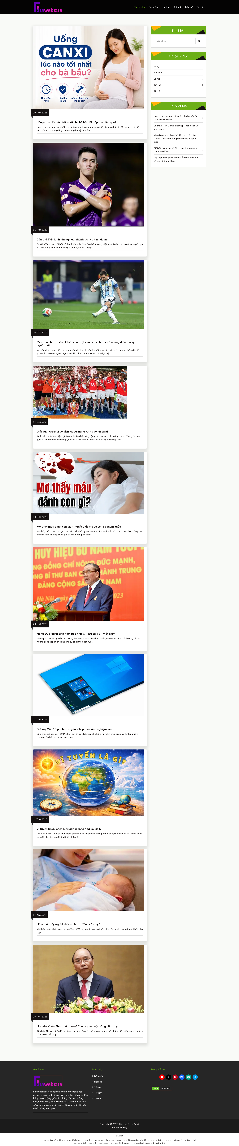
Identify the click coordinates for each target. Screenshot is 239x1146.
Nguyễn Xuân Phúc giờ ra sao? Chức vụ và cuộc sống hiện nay (77, 1026)
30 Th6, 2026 (40, 517)
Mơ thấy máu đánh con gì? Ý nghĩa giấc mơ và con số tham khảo (79, 526)
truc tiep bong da (118, 1140)
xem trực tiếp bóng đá (52, 1140)
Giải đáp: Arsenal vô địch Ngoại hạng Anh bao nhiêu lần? (74, 431)
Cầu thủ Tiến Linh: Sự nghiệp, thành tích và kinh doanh (72, 239)
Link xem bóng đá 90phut (139, 1140)
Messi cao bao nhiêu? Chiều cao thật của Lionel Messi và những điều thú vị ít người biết (87, 343)
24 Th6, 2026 (40, 624)
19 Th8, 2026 (40, 112)
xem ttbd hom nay (122, 1143)
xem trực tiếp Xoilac (72, 1140)
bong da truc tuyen (161, 1140)
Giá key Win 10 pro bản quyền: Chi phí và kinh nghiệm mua (75, 729)
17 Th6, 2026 (40, 719)
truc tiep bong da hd (103, 1143)
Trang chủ (139, 7)
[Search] (199, 41)
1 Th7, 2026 (39, 421)
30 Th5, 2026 (40, 1016)
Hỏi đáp (166, 7)
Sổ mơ (177, 7)
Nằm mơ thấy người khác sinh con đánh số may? (68, 924)
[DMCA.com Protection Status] (161, 1088)
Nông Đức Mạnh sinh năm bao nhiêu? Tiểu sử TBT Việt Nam (76, 633)
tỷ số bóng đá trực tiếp (181, 1140)
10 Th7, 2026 (40, 332)
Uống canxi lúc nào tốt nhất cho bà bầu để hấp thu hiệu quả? (76, 122)
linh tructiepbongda (142, 1143)
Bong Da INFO (159, 1143)
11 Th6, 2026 (40, 819)
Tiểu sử (188, 7)
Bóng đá (153, 7)
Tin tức (200, 7)
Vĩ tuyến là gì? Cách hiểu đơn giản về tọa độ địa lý (69, 829)
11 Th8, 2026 (40, 229)
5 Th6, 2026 (39, 914)
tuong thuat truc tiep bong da (96, 1140)
